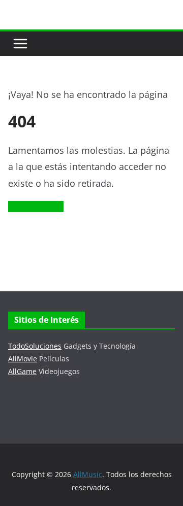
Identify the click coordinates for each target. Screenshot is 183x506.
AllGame (22, 371)
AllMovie (22, 358)
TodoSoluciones (35, 346)
